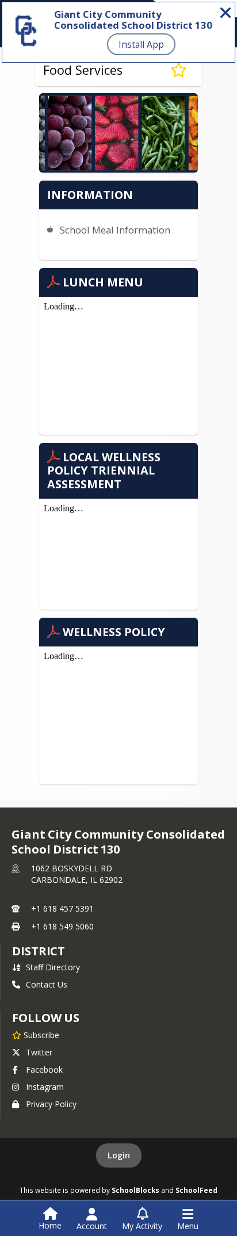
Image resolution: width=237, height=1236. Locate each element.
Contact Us (46, 984)
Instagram (45, 1086)
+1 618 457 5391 (62, 908)
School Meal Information (115, 229)
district (38, 951)
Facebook (44, 1069)
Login (119, 1155)
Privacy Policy (51, 1104)
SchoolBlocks (135, 1190)
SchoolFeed (196, 1190)
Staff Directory (53, 967)
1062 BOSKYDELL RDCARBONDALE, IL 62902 (77, 874)
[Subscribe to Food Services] (178, 70)
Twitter (39, 1052)
